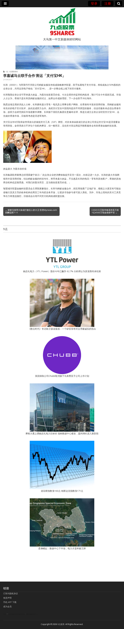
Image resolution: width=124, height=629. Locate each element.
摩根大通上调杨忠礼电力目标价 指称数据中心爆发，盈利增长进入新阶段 (62, 433)
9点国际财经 (13, 71)
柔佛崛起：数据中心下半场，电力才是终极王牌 (62, 548)
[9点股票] (62, 21)
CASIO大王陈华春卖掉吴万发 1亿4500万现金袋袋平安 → (105, 211)
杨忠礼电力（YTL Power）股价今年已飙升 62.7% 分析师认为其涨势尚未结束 (62, 271)
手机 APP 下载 (9, 602)
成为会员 (7, 606)
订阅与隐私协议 (10, 593)
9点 (6, 71)
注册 (107, 3)
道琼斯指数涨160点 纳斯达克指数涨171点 (62, 490)
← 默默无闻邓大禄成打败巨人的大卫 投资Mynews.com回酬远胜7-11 (31, 211)
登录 (94, 3)
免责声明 (7, 597)
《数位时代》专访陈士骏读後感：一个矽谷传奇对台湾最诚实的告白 (62, 328)
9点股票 (60, 624)
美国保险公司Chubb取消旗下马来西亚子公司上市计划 (62, 375)
